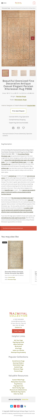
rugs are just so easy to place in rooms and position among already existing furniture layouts (18, 192)
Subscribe (25, 399)
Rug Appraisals (18, 386)
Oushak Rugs (18, 367)
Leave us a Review (18, 350)
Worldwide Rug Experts (18, 392)
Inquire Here (31, 105)
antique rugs (5, 168)
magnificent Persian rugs (18, 162)
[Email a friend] (18, 128)
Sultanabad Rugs (18, 365)
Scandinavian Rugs (18, 361)
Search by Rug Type (18, 388)
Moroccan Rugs (18, 369)
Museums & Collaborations (18, 390)
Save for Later (23, 128)
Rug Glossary (18, 384)
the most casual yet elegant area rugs (22, 198)
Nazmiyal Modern (18, 363)
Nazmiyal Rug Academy (18, 352)
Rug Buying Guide (18, 342)
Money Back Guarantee (18, 382)
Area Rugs (18, 348)
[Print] (13, 128)
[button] (32, 38)
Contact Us (18, 327)
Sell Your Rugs (18, 340)
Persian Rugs (21, 96)
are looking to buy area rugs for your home (13, 218)
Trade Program (18, 331)
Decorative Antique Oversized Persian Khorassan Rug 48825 (14, 272)
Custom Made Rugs (18, 380)
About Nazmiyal (18, 344)
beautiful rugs (9, 190)
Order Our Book (18, 394)
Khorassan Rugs (6, 8)
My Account (18, 346)
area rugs (30, 200)
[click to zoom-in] (18, 38)
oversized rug (12, 176)
